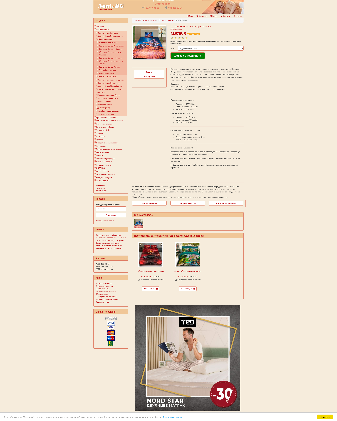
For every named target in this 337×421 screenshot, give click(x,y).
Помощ (214, 16)
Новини (100, 229)
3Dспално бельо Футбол (109, 66)
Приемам (325, 416)
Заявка (149, 72)
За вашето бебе (103, 130)
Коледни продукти (104, 177)
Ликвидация (100, 185)
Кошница (202, 16)
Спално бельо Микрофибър (109, 86)
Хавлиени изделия (104, 161)
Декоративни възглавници (107, 142)
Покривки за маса (103, 164)
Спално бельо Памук (106, 76)
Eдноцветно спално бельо (108, 95)
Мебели (99, 155)
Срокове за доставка (104, 286)
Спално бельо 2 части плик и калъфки (110, 90)
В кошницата (149, 288)
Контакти (226, 16)
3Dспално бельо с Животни (111, 49)
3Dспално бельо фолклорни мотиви (111, 62)
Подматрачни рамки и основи (109, 149)
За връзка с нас (102, 301)
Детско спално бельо (105, 127)
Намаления (100, 188)
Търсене (111, 215)
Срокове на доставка (226, 203)
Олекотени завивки (104, 123)
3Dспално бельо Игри (108, 42)
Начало (238, 16)
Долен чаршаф (103, 107)
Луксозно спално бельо (106, 117)
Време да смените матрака (107, 243)
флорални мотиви (106, 73)
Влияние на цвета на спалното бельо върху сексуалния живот (109, 246)
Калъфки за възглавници (108, 110)
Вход (191, 16)
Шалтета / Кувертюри (105, 158)
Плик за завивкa (104, 101)
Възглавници (101, 136)
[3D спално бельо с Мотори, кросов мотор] (149, 42)
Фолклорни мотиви (105, 114)
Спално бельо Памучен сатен (110, 36)
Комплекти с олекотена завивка (109, 120)
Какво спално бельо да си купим (110, 240)
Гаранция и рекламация (106, 296)
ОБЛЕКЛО (100, 168)
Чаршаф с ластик (104, 104)
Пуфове (99, 139)
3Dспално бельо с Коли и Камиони (110, 53)
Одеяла (99, 133)
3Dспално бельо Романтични (111, 45)
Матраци (100, 26)
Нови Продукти (101, 190)
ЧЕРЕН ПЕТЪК (102, 171)
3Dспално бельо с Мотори (110, 58)
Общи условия (102, 294)
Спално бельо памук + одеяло (110, 79)
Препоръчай (149, 76)
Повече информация (172, 416)
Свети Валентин (103, 180)
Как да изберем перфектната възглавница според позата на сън (111, 236)
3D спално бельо (105, 39)
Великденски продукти (105, 174)
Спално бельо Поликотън (108, 83)
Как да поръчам (102, 288)
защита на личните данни (107, 299)
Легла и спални (102, 152)
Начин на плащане (104, 283)
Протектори (101, 146)
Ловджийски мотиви (107, 70)
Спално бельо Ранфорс (107, 32)
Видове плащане (188, 203)
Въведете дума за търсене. (108, 204)
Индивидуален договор (106, 291)
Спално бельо (102, 29)
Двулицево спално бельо (108, 98)
